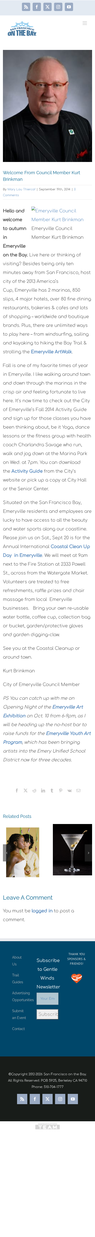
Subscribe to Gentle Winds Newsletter (47, 973)
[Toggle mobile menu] (85, 23)
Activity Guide (27, 471)
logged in (42, 910)
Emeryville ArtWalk (51, 351)
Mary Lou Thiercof (21, 189)
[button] (6, 852)
